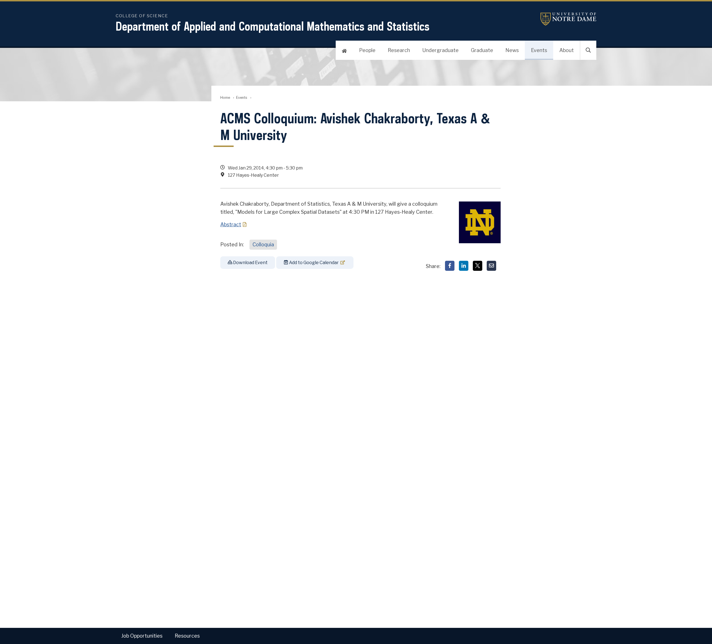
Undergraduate (440, 50)
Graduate (482, 50)
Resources (187, 636)
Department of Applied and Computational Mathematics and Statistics (272, 26)
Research (399, 50)
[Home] (344, 50)
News (512, 50)
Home (225, 97)
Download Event (250, 262)
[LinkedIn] (463, 266)
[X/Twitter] (477, 266)
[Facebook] (449, 266)
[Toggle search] (588, 50)
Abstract (230, 224)
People (367, 50)
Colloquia (263, 244)
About (566, 50)
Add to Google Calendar (313, 262)
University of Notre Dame (561, 19)
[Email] (491, 266)
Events (539, 50)
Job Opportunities (141, 636)
